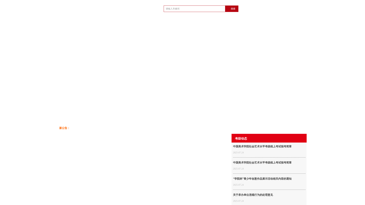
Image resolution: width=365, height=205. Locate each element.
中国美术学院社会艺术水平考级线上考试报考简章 (262, 146)
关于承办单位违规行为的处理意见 (253, 194)
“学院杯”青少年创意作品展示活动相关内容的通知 (262, 178)
